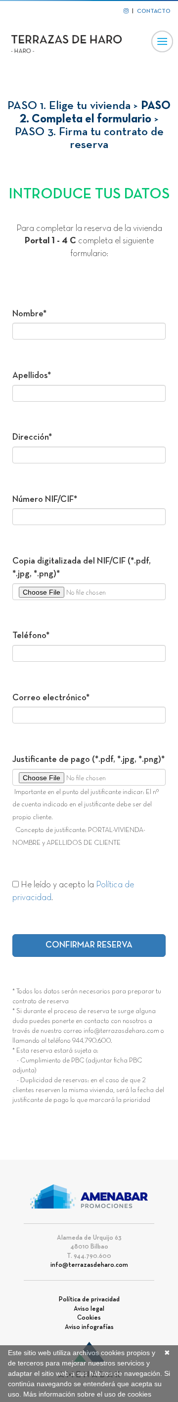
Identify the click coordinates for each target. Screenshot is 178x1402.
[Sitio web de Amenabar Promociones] (89, 1197)
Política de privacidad (89, 1300)
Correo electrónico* (50, 698)
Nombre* (29, 314)
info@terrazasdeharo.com (89, 1265)
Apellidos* (31, 376)
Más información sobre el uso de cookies (87, 1394)
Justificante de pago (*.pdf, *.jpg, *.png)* (88, 760)
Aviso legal (89, 1309)
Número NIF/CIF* (44, 499)
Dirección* (32, 437)
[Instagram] (126, 11)
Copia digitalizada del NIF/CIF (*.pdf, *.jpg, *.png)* (81, 567)
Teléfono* (30, 636)
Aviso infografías (89, 1327)
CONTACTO (154, 11)
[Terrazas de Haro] (71, 43)
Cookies (89, 1318)
